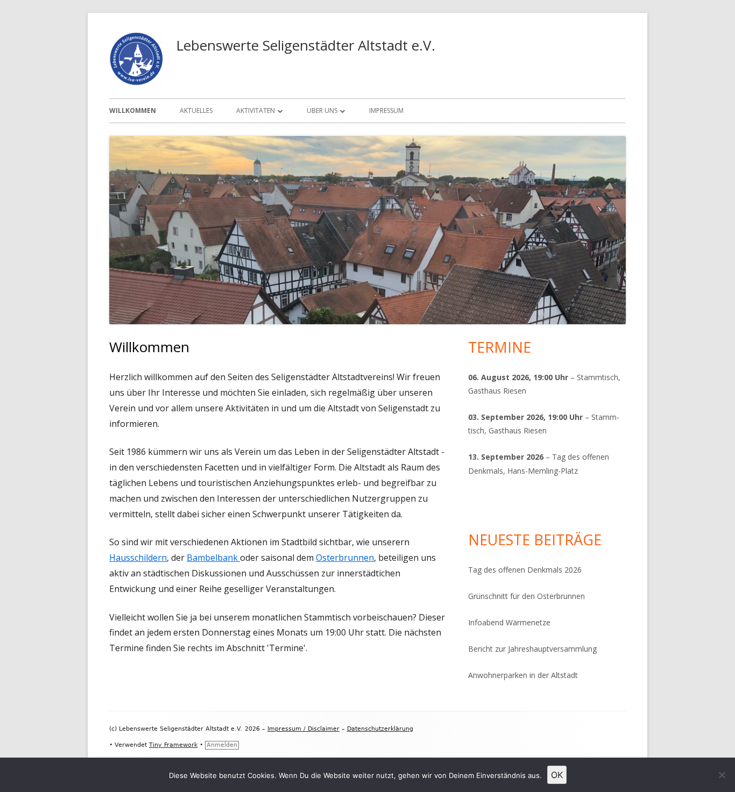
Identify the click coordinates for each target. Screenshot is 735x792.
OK (557, 774)
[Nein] (721, 774)
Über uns (322, 110)
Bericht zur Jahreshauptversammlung (532, 649)
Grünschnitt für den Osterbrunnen (526, 596)
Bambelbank (213, 557)
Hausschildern (138, 557)
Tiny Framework (173, 744)
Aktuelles (196, 110)
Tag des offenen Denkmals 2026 (525, 570)
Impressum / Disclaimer (303, 728)
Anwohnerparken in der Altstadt (523, 675)
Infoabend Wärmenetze (509, 622)
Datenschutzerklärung (380, 728)
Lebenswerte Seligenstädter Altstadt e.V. (305, 45)
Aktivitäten (255, 110)
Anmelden (222, 744)
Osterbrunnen (345, 557)
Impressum (386, 110)
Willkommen (132, 110)
